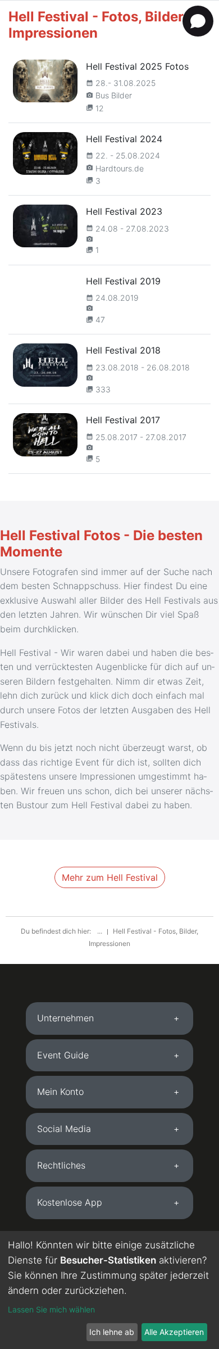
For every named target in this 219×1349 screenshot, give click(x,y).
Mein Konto (60, 1091)
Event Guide (63, 1055)
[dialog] (109, 1290)
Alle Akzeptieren (174, 1332)
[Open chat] (197, 21)
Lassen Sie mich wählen (51, 1309)
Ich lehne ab (111, 1332)
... (100, 931)
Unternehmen (65, 1018)
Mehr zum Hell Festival (110, 877)
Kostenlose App (69, 1202)
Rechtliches (61, 1165)
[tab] (109, 1018)
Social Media (64, 1128)
